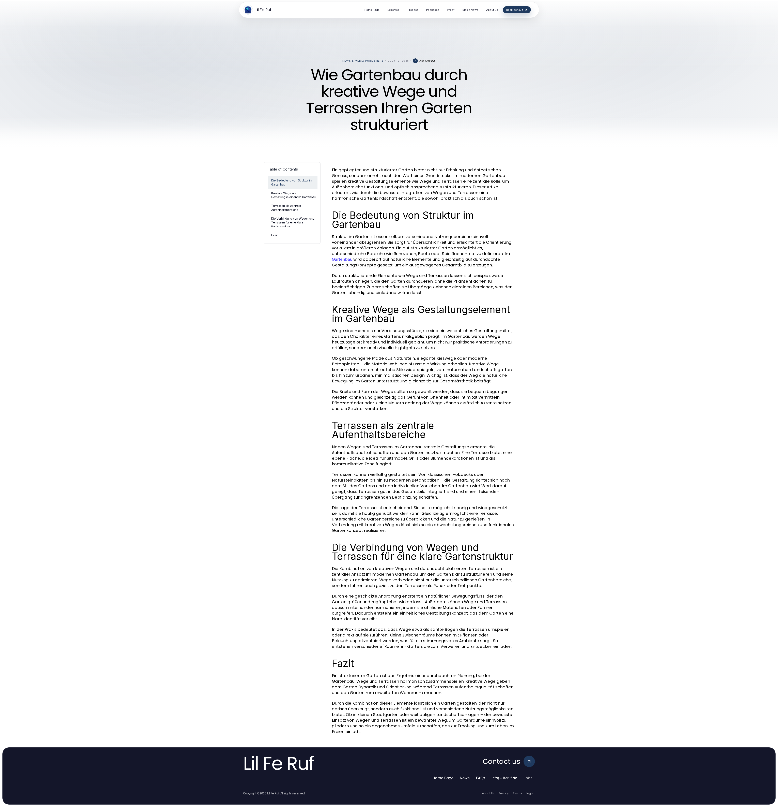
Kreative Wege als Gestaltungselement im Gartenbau (293, 195)
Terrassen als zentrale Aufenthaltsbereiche (286, 207)
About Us (488, 793)
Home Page (443, 777)
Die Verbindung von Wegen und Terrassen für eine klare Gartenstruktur (292, 222)
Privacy (504, 793)
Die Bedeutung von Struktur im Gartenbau (291, 182)
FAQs (480, 777)
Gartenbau (342, 259)
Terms (517, 793)
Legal (529, 793)
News (465, 777)
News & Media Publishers (363, 60)
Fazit (274, 235)
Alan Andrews (427, 60)
